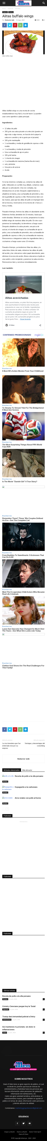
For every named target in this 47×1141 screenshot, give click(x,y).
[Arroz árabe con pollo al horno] (8, 801)
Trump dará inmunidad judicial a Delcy (18, 1016)
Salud (4, 1032)
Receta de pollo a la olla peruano (29, 776)
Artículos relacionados (12, 770)
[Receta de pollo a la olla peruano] (8, 779)
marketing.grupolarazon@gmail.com (28, 1108)
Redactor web (9, 20)
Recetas (17, 8)
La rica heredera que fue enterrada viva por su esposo (11, 745)
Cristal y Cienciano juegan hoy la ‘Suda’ (19, 1006)
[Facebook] (17, 1123)
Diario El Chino (23, 1134)
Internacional (7, 1019)
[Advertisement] (23, 83)
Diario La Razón (22, 1132)
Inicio (4, 8)
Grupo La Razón (9, 1132)
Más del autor (27, 770)
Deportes (5, 1009)
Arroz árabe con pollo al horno (28, 798)
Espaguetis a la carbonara (26, 787)
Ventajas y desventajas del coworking (35, 744)
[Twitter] (23, 1123)
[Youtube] (29, 1123)
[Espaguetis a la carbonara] (8, 790)
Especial (10, 8)
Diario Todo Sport (35, 1132)
